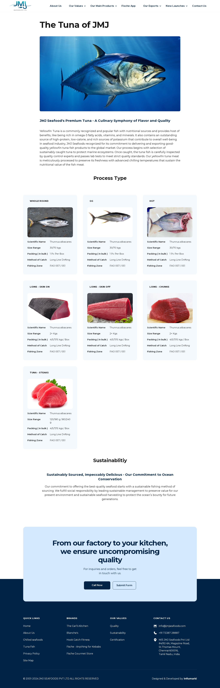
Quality (114, 626)
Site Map (28, 660)
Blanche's (72, 632)
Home (27, 626)
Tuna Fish (29, 646)
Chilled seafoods (33, 639)
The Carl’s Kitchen (77, 626)
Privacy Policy (31, 653)
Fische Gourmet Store (80, 653)
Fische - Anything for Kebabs (84, 646)
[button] (58, 6)
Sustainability (118, 632)
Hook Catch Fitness (78, 639)
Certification (117, 639)
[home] (20, 6)
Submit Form (124, 585)
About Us (28, 632)
